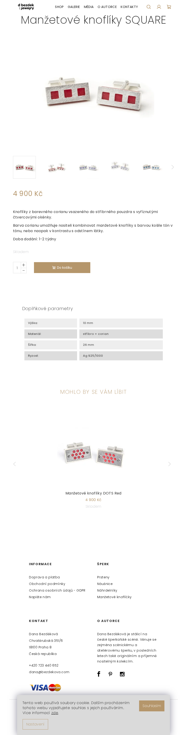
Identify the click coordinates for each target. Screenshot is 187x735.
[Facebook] (99, 674)
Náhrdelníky (107, 590)
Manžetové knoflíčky (114, 597)
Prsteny (103, 577)
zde (54, 712)
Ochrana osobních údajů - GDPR (57, 590)
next (170, 464)
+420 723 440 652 (43, 665)
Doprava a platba (44, 577)
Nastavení (35, 724)
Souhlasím (152, 705)
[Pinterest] (110, 674)
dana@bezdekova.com (49, 672)
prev (16, 464)
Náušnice (105, 584)
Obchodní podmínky (47, 584)
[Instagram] (122, 674)
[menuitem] (59, 7)
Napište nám (40, 597)
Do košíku (64, 267)
